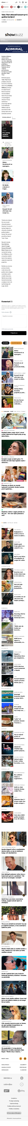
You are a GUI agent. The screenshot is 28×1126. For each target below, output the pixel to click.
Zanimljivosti (6, 1067)
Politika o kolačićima (14, 1108)
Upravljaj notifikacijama (15, 1113)
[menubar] (23, 2)
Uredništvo (14, 1098)
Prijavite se (14, 333)
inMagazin (5, 1070)
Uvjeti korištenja (14, 1103)
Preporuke (23, 1067)
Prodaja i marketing (14, 1101)
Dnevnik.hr (6, 6)
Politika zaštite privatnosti (14, 1106)
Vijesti (14, 6)
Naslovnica (5, 1064)
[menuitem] (23, 2)
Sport (21, 6)
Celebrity (23, 1064)
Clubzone (23, 1070)
